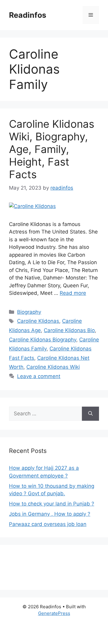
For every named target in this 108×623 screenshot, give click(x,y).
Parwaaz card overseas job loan (47, 524)
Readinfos (27, 15)
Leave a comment (38, 376)
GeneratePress (54, 613)
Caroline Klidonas (38, 321)
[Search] (90, 414)
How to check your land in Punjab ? (51, 504)
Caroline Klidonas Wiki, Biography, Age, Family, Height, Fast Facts (51, 149)
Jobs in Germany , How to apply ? (49, 514)
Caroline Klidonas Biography (42, 340)
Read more (73, 293)
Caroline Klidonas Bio (69, 330)
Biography (29, 312)
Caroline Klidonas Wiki (53, 367)
